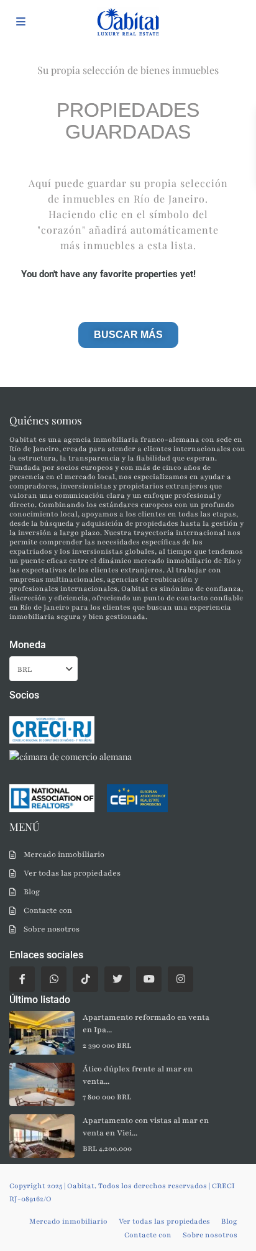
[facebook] (22, 979)
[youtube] (149, 979)
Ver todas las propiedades (72, 873)
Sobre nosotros (52, 929)
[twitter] (117, 979)
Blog (32, 892)
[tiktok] (85, 979)
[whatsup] (53, 979)
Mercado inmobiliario (64, 854)
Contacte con (48, 910)
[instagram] (180, 979)
